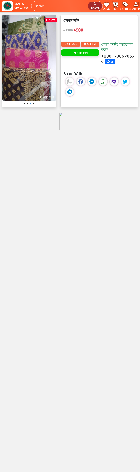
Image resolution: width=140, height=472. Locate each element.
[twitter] (125, 81)
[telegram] (69, 92)
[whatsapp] (103, 81)
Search (95, 8)
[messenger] (92, 81)
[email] (114, 81)
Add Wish (71, 44)
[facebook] (81, 81)
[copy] (69, 81)
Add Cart (91, 44)
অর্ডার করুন (82, 52)
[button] (125, 6)
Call (111, 61)
